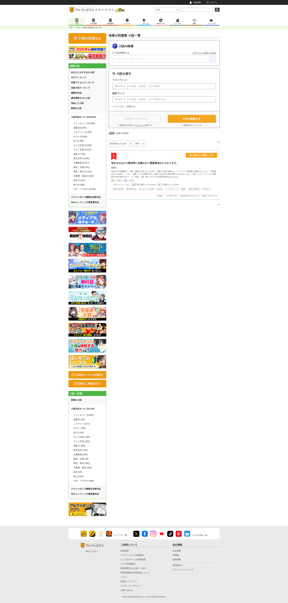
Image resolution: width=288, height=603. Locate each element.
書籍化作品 (76, 93)
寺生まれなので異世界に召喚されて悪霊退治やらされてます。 (145, 163)
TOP (71, 27)
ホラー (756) (79, 428)
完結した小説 (77, 103)
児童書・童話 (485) (82, 467)
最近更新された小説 (80, 98)
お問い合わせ (126, 590)
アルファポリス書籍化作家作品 (86, 197)
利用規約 (124, 551)
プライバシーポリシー (131, 586)
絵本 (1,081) (79, 180)
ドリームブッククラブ (183, 569)
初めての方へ (92, 551)
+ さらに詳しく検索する (123, 106)
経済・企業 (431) (81, 167)
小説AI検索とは (122, 53)
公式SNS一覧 (201, 535)
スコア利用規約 (127, 564)
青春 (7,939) (79, 154)
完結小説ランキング (80, 87)
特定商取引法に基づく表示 (133, 568)
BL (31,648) (79, 184)
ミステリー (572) (81, 424)
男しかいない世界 (146, 189)
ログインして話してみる (204, 53)
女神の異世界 (117, 189)
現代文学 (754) (80, 450)
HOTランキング (78, 77)
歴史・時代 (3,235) (82, 171)
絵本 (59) (77, 472)
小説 (78, 27)
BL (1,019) (78, 476)
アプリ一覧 (122, 535)
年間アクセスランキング (82, 82)
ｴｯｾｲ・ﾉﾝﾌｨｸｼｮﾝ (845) (83, 481)
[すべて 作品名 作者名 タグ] (120, 86)
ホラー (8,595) (80, 136)
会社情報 (176, 551)
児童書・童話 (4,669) (83, 176)
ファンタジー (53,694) (84, 123)
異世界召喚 (131, 189)
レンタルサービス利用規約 (133, 559)
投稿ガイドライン (128, 581)
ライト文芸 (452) (81, 441)
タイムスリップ (172, 189)
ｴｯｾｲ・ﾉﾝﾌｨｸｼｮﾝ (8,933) (84, 189)
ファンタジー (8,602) (83, 415)
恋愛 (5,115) (79, 419)
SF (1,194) (78, 432)
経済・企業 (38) (81, 459)
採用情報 (176, 559)
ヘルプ (123, 577)
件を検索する (192, 118)
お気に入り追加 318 (202, 155)
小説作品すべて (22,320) (83, 408)
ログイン (213, 2)
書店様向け (177, 565)
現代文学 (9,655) (81, 158)
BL (113, 180)
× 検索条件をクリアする (192, 125)
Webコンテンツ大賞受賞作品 (85, 202)
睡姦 (183, 189)
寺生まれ (206, 189)
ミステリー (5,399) (82, 132)
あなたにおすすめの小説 (82, 72)
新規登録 (197, 2)
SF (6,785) (78, 141)
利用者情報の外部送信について (135, 572)
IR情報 (175, 555)
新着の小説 (76, 108)
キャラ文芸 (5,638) (82, 145)
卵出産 (159, 189)
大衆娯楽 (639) (80, 454)
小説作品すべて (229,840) (83, 117)
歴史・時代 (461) (81, 463)
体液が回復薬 (194, 189)
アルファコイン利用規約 (132, 555)
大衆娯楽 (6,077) (81, 163)
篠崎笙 (114, 167)
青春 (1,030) (79, 445)
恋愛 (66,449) (79, 127)
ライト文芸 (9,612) (82, 149)
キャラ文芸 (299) (81, 437)
